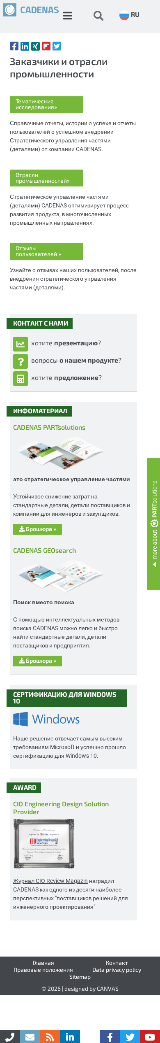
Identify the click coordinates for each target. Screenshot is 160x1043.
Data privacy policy (116, 969)
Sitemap (80, 976)
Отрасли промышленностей (43, 177)
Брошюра (40, 528)
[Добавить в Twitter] (57, 46)
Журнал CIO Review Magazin (50, 881)
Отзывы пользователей (38, 250)
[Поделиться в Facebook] (14, 46)
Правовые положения (43, 969)
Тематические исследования (36, 104)
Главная (43, 962)
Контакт (117, 962)
